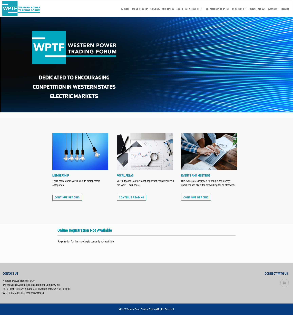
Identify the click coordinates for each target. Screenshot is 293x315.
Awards (273, 9)
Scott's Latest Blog (190, 9)
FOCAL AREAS (125, 175)
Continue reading (67, 197)
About (125, 9)
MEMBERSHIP (60, 175)
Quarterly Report (217, 9)
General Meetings (162, 9)
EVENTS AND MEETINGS (195, 175)
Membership (140, 9)
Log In (285, 9)
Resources (239, 9)
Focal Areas (257, 9)
